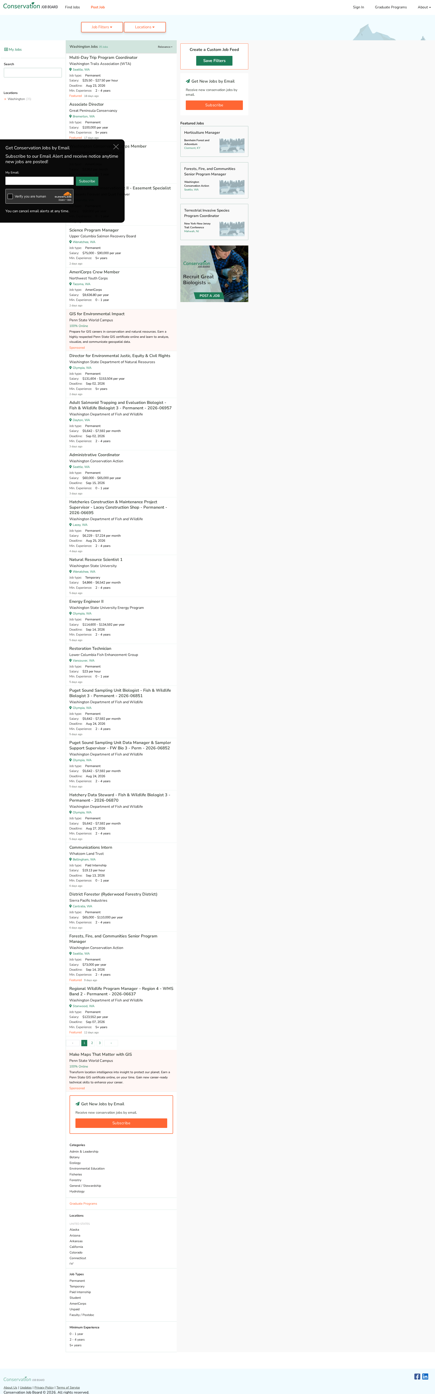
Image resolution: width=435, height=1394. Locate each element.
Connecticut (78, 1258)
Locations (143, 27)
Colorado (76, 1252)
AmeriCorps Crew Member (94, 272)
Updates (26, 1387)
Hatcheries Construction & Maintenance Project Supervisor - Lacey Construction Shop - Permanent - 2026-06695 (118, 507)
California (76, 1247)
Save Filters (214, 60)
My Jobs (15, 49)
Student (75, 1298)
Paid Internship (80, 1292)
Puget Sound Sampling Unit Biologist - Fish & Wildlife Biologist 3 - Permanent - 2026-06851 (120, 693)
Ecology (75, 1163)
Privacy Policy (44, 1387)
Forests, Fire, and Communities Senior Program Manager (113, 938)
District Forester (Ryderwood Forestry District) (113, 894)
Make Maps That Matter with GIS (100, 1054)
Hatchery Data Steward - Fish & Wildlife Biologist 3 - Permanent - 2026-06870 (119, 797)
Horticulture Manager (202, 132)
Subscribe (121, 1123)
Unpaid (75, 1309)
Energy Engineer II (86, 601)
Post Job (98, 7)
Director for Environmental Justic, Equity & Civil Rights (119, 355)
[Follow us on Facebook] (417, 1377)
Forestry (75, 1180)
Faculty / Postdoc (82, 1315)
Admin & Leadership (84, 1151)
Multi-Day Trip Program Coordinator (103, 57)
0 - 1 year (76, 1334)
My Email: (12, 172)
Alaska (74, 1229)
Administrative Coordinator (94, 455)
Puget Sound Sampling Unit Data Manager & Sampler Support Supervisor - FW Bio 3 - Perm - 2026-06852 (120, 745)
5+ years (76, 1345)
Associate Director (86, 104)
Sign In (358, 7)
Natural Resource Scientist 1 (96, 559)
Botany (75, 1157)
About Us (10, 1387)
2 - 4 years (77, 1339)
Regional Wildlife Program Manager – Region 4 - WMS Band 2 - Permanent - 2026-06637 (121, 991)
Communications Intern (90, 847)
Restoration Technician (90, 648)
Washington (19, 99)
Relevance (164, 47)
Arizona (75, 1235)
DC (72, 1264)
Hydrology (77, 1191)
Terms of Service (68, 1387)
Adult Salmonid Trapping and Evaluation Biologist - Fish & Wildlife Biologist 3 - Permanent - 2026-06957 (120, 405)
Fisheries (76, 1174)
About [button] (423, 7)
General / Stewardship (85, 1186)
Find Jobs (72, 7)
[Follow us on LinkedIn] (425, 1377)
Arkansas (76, 1241)
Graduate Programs (391, 7)
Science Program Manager (94, 230)
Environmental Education (87, 1168)
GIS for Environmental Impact (97, 314)
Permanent (77, 1281)
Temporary (77, 1286)
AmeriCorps (78, 1303)
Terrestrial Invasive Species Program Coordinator (207, 213)
